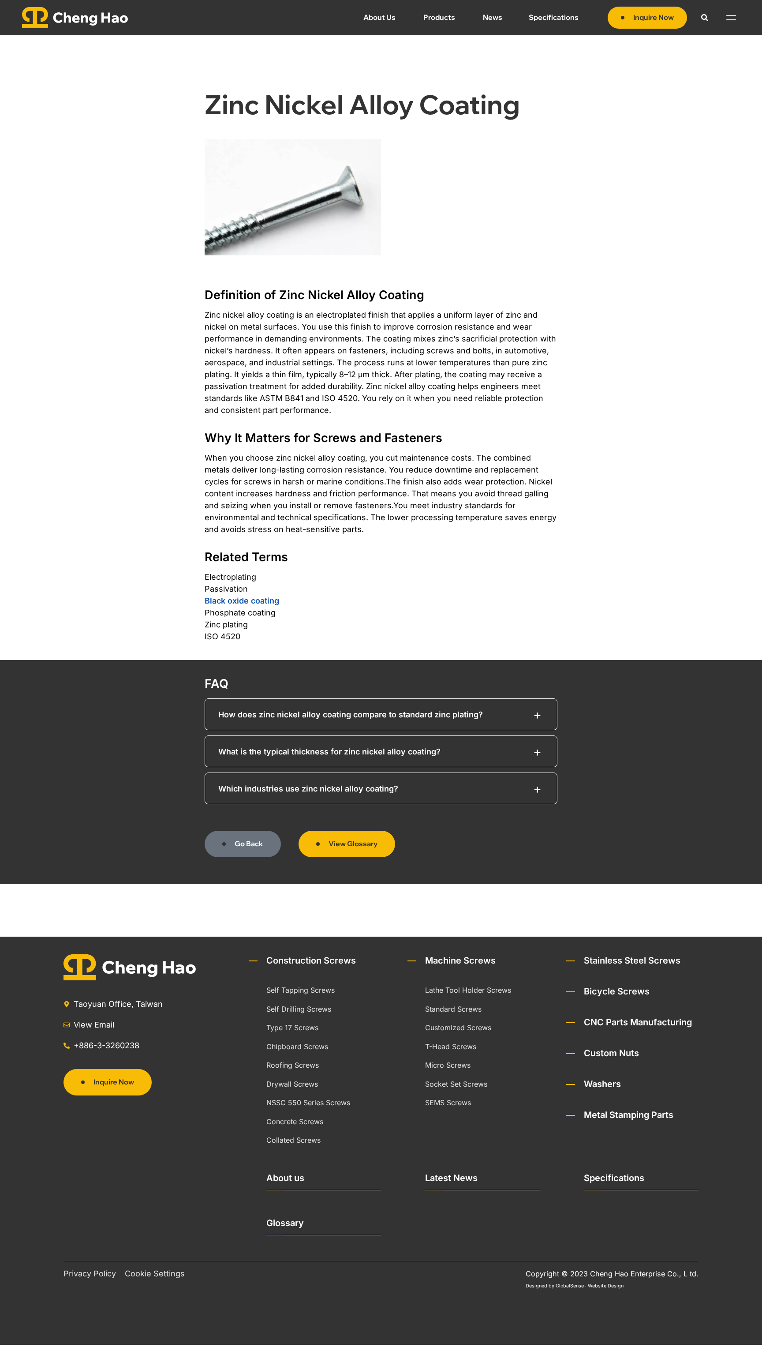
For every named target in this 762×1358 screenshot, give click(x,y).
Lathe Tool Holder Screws (468, 990)
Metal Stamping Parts (628, 1115)
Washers (602, 1084)
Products (439, 17)
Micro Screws (448, 1065)
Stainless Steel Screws (632, 960)
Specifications (554, 17)
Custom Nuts (611, 1053)
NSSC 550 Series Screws (308, 1102)
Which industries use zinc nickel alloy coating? (308, 788)
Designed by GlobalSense (555, 1286)
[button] (704, 17)
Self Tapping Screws (300, 990)
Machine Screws (460, 960)
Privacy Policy (90, 1273)
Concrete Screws (294, 1121)
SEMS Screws (448, 1102)
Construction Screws (311, 960)
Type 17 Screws (292, 1027)
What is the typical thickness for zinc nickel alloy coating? (329, 751)
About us (285, 1178)
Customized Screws (458, 1027)
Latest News (451, 1178)
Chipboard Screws (297, 1046)
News (492, 17)
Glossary (285, 1223)
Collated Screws (293, 1140)
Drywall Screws (292, 1084)
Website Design (606, 1286)
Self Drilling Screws (298, 1009)
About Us (379, 17)
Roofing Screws (292, 1065)
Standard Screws (453, 1009)
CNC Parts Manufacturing (638, 1022)
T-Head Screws (450, 1046)
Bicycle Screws (617, 991)
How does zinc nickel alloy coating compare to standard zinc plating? (350, 714)
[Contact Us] (743, 1339)
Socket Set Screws (456, 1084)
